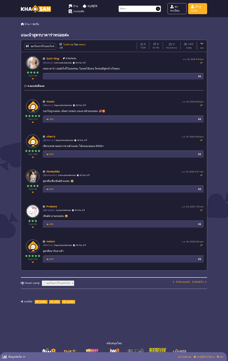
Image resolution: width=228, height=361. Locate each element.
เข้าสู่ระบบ (196, 8)
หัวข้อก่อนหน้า (182, 282)
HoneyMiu (53, 171)
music (50, 101)
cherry (50, 136)
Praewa (51, 206)
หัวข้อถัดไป (198, 282)
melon (81, 44)
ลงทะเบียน (174, 8)
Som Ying (52, 58)
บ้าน (75, 6)
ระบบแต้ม (78, 11)
